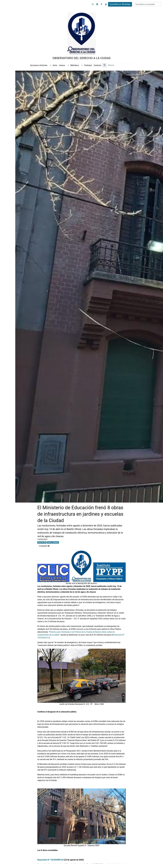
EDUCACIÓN (42, 542)
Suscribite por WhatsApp (120, 4)
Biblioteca (74, 65)
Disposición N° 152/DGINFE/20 (50, 860)
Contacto (97, 65)
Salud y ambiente (52, 542)
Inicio (55, 65)
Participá (88, 65)
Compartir (45, 545)
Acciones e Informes (38, 65)
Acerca (62, 65)
